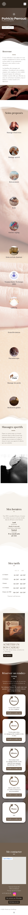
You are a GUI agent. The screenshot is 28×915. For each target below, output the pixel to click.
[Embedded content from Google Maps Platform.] (14, 870)
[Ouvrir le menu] (25, 4)
